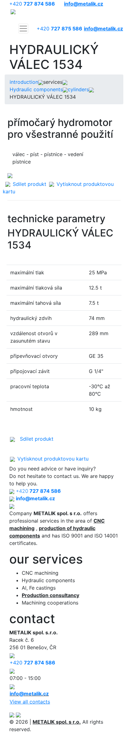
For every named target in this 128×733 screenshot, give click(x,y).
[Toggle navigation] (23, 29)
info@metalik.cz (29, 693)
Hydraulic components (36, 89)
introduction (24, 82)
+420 (32, 4)
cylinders (78, 89)
